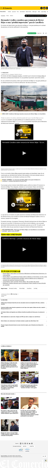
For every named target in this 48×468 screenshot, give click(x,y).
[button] (24, 153)
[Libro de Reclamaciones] (27, 450)
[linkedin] (29, 443)
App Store (24, 446)
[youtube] (27, 443)
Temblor (9, 11)
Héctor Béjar (22, 288)
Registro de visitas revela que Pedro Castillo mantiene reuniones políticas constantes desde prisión (10, 434)
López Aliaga (43, 11)
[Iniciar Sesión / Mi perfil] (47, 8)
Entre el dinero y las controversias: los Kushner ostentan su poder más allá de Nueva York (19, 320)
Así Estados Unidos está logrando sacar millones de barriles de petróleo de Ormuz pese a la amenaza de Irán (22, 313)
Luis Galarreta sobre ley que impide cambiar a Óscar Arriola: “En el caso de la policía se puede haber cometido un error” (9, 387)
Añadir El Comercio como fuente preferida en (36, 15)
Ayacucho (14, 11)
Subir (43, 456)
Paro (18, 11)
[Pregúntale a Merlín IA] (45, 460)
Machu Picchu (28, 11)
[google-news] (32, 443)
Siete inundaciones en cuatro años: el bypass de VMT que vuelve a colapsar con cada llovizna (20, 316)
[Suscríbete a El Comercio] (44, 8)
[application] (24, 153)
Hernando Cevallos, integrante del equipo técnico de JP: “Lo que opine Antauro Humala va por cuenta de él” (9, 412)
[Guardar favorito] (43, 33)
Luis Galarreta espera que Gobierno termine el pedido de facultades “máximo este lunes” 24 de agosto (29, 386)
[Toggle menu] (1, 8)
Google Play (32, 446)
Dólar (39, 11)
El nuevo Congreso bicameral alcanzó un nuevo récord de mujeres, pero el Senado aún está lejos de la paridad (22, 325)
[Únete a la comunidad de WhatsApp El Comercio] (31, 33)
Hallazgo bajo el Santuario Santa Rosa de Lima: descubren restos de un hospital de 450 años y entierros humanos (22, 303)
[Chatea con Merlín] (41, 8)
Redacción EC (5, 72)
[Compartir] (46, 33)
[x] (23, 443)
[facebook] (20, 443)
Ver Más (35, 288)
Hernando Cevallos (13, 288)
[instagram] (25, 443)
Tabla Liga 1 (34, 11)
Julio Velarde (22, 11)
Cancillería (29, 288)
